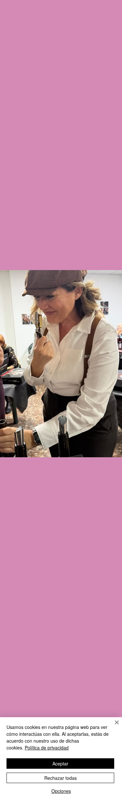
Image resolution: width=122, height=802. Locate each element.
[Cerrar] (113, 726)
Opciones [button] (61, 791)
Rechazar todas (60, 778)
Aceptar (60, 763)
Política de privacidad (47, 747)
